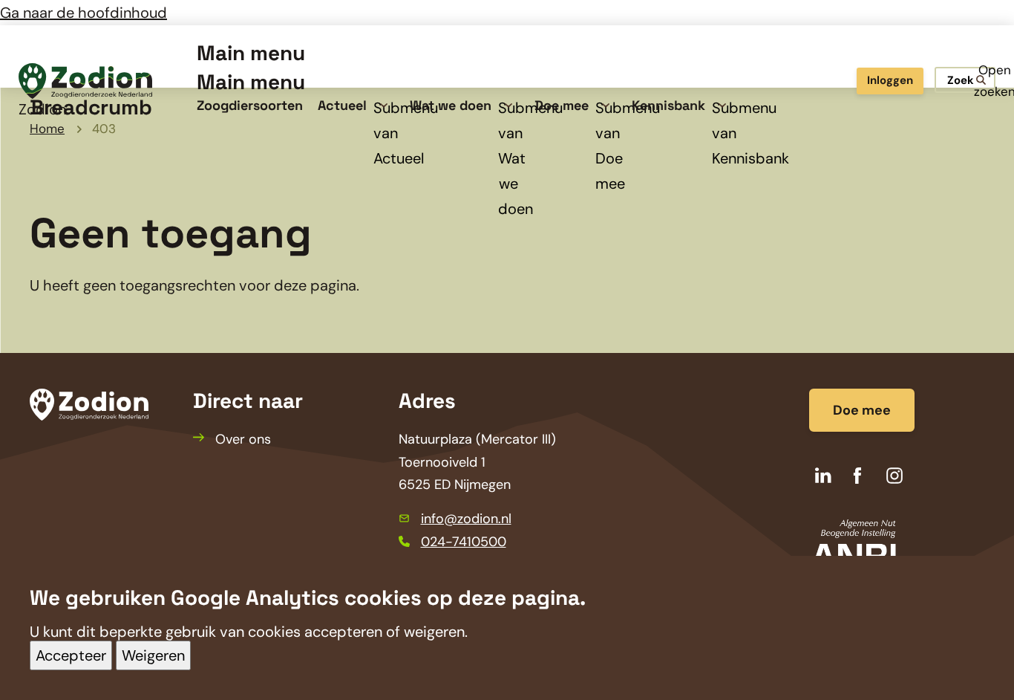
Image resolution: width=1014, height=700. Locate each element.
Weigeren (153, 655)
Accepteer (71, 655)
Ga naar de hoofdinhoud (83, 12)
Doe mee (862, 410)
